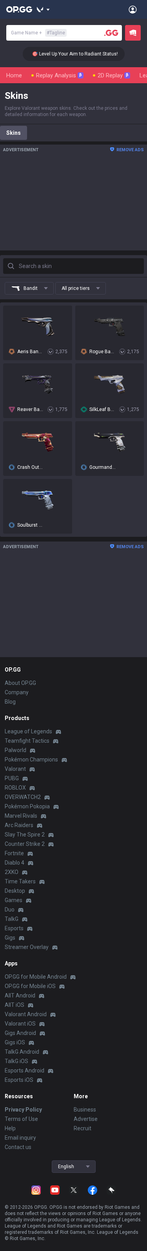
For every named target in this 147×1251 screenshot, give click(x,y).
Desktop (15, 891)
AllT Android (20, 995)
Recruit (82, 1128)
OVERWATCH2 (23, 797)
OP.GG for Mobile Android (36, 977)
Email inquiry (20, 1138)
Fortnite (14, 853)
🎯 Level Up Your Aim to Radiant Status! (71, 54)
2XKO (11, 872)
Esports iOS (19, 1080)
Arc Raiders (19, 825)
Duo (10, 909)
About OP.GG (20, 683)
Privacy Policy (23, 1109)
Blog (10, 702)
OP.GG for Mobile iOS (30, 986)
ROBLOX (15, 788)
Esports (14, 928)
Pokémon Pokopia (27, 806)
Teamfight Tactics (27, 741)
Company (17, 692)
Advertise (86, 1119)
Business (85, 1109)
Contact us (18, 1147)
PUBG (12, 778)
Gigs (10, 938)
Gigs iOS (15, 1042)
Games (13, 900)
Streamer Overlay (27, 947)
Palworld (15, 750)
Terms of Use (21, 1119)
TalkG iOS (16, 1061)
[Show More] (43, 9)
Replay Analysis (59, 75)
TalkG (11, 919)
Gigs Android (20, 1033)
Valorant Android (26, 1014)
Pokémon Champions (31, 759)
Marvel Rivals (21, 816)
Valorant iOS (20, 1023)
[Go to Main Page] (19, 9)
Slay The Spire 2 (25, 834)
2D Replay (113, 75)
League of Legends (28, 731)
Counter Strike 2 (25, 844)
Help (10, 1128)
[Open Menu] (133, 9)
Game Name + (38, 33)
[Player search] (111, 33)
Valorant (15, 769)
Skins (13, 133)
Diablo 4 (14, 863)
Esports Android (24, 1070)
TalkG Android (22, 1052)
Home (14, 75)
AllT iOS (14, 1005)
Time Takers (20, 881)
